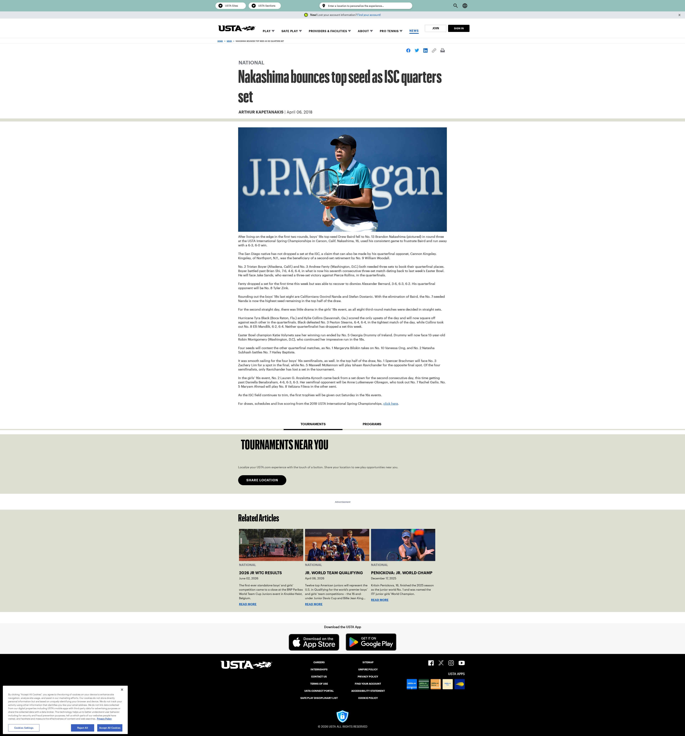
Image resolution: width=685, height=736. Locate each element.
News (229, 41)
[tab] (313, 425)
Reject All (82, 728)
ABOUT (363, 31)
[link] (408, 50)
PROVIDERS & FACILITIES (328, 31)
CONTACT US (319, 676)
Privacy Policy (104, 719)
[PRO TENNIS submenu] (401, 31)
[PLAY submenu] (273, 31)
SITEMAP (368, 662)
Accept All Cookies (109, 728)
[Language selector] (465, 6)
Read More (248, 604)
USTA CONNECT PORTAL (319, 691)
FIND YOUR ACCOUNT (368, 684)
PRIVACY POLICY (368, 676)
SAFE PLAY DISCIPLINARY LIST (319, 698)
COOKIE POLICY (368, 698)
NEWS (413, 31)
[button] (680, 15)
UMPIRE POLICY (368, 669)
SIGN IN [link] (459, 28)
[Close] (122, 690)
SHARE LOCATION (262, 480)
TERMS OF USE (319, 684)
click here (390, 403)
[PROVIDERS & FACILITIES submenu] (349, 31)
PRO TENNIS (389, 31)
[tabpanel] (342, 464)
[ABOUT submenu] (371, 31)
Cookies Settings (23, 728)
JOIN (435, 28)
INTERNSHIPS (319, 669)
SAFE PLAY (289, 31)
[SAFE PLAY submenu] (300, 31)
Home (220, 41)
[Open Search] (455, 6)
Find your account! (369, 14)
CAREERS (319, 662)
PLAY (266, 31)
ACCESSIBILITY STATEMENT (368, 691)
